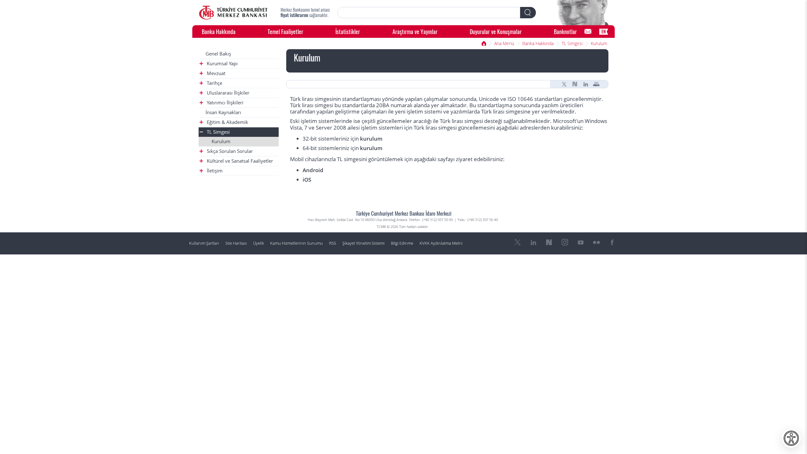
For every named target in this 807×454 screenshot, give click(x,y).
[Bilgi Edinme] (588, 31)
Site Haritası (236, 243)
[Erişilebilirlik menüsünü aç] (791, 438)
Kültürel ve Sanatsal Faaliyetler (239, 161)
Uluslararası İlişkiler (227, 93)
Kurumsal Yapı (222, 63)
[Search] (528, 12)
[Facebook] (612, 242)
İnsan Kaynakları (223, 112)
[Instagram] (565, 242)
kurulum (371, 138)
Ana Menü (504, 43)
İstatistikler (347, 31)
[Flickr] (596, 242)
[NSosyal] (575, 84)
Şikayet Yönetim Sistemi (363, 243)
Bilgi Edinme (402, 243)
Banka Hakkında (218, 31)
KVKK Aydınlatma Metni (441, 243)
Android (313, 170)
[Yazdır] (596, 84)
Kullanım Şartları (204, 243)
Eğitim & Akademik (227, 122)
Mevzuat (215, 73)
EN (603, 31)
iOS (307, 179)
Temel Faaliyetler (285, 31)
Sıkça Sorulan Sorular (229, 151)
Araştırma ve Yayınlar (415, 31)
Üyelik (258, 243)
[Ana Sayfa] (233, 12)
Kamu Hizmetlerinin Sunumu (296, 243)
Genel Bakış (218, 53)
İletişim (214, 170)
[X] (564, 84)
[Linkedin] (586, 84)
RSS (332, 243)
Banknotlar (565, 31)
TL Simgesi (572, 43)
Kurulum (599, 43)
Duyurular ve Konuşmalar (496, 31)
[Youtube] (580, 242)
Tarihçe (214, 83)
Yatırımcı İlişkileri (224, 102)
